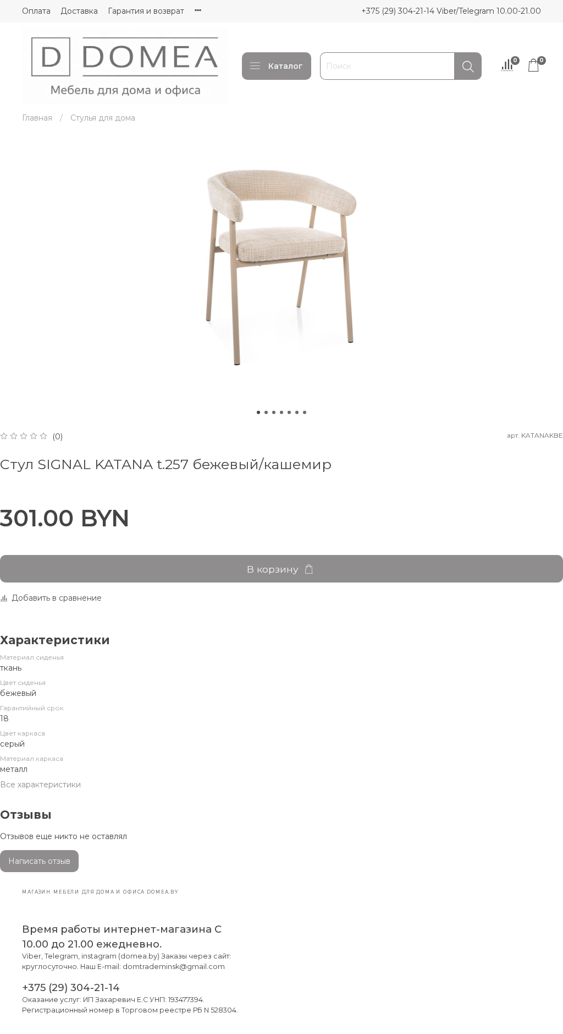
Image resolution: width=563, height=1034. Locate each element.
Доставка (79, 11)
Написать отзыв (39, 861)
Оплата (36, 11)
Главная (37, 118)
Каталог (285, 66)
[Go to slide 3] (273, 412)
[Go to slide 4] (281, 412)
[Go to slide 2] (266, 412)
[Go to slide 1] (258, 412)
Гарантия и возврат (146, 11)
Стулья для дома (102, 118)
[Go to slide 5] (289, 412)
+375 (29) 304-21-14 (71, 987)
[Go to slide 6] (297, 412)
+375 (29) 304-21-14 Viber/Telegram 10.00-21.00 (451, 11)
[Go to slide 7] (304, 412)
